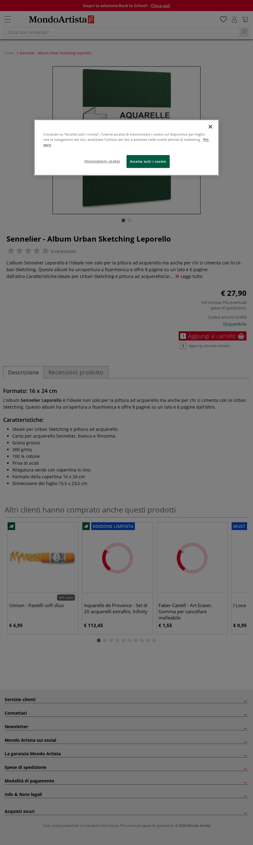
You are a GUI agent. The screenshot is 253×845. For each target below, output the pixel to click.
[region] (126, 147)
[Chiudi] (210, 126)
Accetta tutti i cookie (148, 161)
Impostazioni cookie (102, 161)
